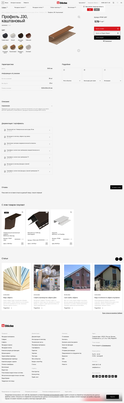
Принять (112, 396)
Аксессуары (14, 12)
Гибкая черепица (55, 7)
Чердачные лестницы (8, 381)
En (121, 2)
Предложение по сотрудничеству (11, 391)
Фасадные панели (19, 7)
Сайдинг (4, 7)
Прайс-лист (35, 377)
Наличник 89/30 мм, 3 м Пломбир (58, 233)
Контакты (64, 339)
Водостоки (5, 370)
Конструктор (35, 371)
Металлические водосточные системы (13, 375)
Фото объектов (36, 359)
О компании (65, 336)
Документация (36, 336)
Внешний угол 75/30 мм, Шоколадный (34, 233)
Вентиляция (71, 7)
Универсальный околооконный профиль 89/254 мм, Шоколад (11, 234)
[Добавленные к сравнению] (113, 3)
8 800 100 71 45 (96, 364)
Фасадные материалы (8, 336)
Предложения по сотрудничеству (71, 353)
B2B (63, 359)
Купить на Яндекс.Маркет (103, 33)
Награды (64, 347)
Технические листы (37, 342)
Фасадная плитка (37, 7)
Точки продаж (99, 37)
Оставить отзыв (116, 187)
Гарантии (34, 350)
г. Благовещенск (106, 345)
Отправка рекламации (68, 350)
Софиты (4, 342)
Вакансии (64, 356)
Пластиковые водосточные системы (12, 372)
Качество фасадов (67, 345)
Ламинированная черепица (9, 359)
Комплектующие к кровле (9, 361)
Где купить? (82, 2)
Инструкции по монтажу (39, 339)
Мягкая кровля (6, 353)
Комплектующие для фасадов (10, 350)
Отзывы (64, 361)
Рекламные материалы (38, 345)
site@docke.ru (96, 367)
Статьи (34, 364)
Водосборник (5, 378)
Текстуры (34, 356)
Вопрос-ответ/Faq (37, 361)
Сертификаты (36, 347)
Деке (3, 12)
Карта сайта (68, 391)
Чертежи (34, 353)
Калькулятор (35, 374)
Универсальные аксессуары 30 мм (28, 12)
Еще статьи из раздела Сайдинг (112, 313)
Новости (64, 364)
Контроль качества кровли (69, 342)
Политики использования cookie (53, 395)
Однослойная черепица (8, 356)
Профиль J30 (43, 12)
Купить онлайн (100, 28)
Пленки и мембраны (7, 364)
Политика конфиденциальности (51, 391)
